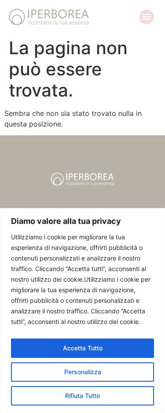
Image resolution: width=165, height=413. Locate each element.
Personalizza (82, 372)
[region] (82, 310)
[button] (146, 17)
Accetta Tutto (83, 348)
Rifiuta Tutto (82, 395)
